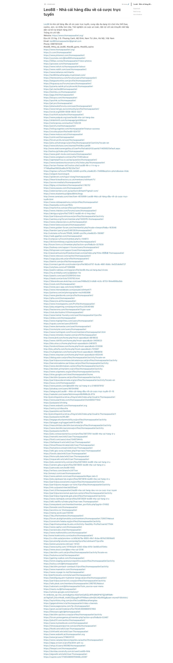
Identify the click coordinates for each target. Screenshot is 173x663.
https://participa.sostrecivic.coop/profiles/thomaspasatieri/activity (75, 580)
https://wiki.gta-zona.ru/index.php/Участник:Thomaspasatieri (72, 450)
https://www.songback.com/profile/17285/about (66, 157)
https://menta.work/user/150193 (58, 513)
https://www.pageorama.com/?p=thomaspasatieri (67, 606)
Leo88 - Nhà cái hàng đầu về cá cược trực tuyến (144, 4)
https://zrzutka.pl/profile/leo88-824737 (62, 131)
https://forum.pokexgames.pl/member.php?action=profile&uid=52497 (76, 617)
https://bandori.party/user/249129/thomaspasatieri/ (68, 230)
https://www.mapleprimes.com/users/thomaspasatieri (68, 321)
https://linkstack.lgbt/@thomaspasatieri (62, 612)
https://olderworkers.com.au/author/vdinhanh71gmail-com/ (71, 191)
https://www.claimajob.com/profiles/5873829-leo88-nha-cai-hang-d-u (76, 499)
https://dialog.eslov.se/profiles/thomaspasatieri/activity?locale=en (74, 357)
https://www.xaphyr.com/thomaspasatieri (63, 527)
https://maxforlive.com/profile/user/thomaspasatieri (68, 208)
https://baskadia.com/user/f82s (58, 205)
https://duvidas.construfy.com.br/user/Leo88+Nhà (67, 651)
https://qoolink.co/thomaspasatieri (60, 100)
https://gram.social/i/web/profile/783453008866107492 (70, 609)
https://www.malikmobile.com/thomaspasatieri (65, 532)
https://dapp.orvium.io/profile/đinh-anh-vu (63, 643)
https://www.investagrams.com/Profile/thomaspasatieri (69, 304)
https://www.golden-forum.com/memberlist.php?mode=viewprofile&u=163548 (80, 227)
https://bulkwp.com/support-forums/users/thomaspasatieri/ (71, 247)
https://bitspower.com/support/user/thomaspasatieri (68, 250)
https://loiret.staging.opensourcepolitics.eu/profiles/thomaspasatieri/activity (79, 561)
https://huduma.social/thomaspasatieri (61, 555)
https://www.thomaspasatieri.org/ (67, 35)
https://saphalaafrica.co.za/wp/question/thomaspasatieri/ (70, 160)
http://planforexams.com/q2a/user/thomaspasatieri (67, 575)
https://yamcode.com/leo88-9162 (59, 467)
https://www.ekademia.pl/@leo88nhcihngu (63, 193)
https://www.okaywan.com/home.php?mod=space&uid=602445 (73, 354)
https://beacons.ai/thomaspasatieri (60, 301)
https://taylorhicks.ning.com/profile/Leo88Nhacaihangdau (70, 600)
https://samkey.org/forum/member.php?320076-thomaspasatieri (73, 219)
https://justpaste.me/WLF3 (56, 431)
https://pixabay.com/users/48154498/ (61, 388)
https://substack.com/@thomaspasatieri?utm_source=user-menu (73, 586)
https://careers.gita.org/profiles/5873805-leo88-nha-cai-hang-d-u (74, 465)
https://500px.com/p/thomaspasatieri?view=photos (68, 61)
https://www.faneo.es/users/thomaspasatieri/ (64, 225)
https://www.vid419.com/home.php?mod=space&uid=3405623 (73, 340)
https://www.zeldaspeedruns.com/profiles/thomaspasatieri (71, 202)
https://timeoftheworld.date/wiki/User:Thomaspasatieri (69, 445)
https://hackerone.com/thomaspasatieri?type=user (67, 309)
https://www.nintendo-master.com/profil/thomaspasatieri (70, 335)
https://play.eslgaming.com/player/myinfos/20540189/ (69, 306)
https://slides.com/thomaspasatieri (60, 318)
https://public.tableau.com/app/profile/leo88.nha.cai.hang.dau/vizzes (76, 270)
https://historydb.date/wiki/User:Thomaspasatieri (66, 456)
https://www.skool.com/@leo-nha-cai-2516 (64, 549)
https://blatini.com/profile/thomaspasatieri (63, 261)
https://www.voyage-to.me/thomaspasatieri (64, 572)
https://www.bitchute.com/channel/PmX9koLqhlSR (67, 145)
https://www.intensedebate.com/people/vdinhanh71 (67, 289)
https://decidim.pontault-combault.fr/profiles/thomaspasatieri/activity (76, 566)
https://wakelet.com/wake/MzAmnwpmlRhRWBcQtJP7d (69, 394)
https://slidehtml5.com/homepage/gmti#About (65, 120)
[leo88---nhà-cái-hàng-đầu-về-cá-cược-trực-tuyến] (42, 9)
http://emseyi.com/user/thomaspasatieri (62, 473)
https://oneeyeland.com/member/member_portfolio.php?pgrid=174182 (76, 504)
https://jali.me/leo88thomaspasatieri (60, 89)
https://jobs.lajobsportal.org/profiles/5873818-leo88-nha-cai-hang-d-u (77, 479)
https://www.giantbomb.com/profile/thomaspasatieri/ (68, 295)
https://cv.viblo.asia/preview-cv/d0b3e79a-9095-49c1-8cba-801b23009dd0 (79, 538)
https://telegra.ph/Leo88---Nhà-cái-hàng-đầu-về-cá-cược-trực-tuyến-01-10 (79, 391)
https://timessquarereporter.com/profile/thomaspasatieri (70, 626)
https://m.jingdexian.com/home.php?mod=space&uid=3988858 (73, 352)
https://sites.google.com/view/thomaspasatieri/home (68, 374)
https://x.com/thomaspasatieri (58, 52)
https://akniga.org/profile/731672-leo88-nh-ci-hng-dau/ (70, 213)
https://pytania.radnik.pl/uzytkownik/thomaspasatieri (68, 86)
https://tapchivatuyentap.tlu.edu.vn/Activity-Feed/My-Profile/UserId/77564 (78, 524)
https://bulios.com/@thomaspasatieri (61, 563)
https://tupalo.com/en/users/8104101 (61, 323)
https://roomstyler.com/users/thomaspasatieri (65, 329)
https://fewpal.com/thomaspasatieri (60, 648)
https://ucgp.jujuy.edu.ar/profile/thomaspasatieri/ (66, 258)
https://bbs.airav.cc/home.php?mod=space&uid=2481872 (70, 343)
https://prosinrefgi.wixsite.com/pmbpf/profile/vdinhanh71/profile (74, 541)
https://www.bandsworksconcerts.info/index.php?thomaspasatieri (74, 162)
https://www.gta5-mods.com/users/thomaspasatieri (68, 154)
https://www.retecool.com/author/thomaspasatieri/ (67, 256)
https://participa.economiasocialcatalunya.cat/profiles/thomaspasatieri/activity (80, 360)
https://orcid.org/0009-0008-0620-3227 (63, 112)
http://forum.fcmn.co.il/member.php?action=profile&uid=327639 (73, 244)
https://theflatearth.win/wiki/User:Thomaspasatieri (67, 442)
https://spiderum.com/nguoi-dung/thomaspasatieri (67, 176)
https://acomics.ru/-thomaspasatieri (60, 510)
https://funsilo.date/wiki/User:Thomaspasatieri (65, 453)
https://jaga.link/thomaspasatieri (59, 95)
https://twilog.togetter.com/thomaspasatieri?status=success (72, 128)
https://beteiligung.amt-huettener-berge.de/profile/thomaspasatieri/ (75, 578)
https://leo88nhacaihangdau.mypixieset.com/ (65, 75)
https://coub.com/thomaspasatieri (59, 284)
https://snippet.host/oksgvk (56, 174)
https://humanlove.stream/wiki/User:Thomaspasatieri (68, 448)
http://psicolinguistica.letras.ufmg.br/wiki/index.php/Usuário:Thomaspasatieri (79, 397)
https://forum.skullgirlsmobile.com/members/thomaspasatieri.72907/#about (79, 518)
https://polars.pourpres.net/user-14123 (61, 544)
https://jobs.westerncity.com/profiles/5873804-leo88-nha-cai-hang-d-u (77, 462)
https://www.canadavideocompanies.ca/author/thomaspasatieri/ (73, 640)
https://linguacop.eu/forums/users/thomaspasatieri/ (68, 83)
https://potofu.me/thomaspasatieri (60, 126)
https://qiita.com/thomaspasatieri (59, 298)
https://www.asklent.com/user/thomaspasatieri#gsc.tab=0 (71, 476)
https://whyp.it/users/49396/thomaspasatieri (64, 645)
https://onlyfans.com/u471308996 (59, 267)
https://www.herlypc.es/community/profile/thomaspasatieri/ (71, 109)
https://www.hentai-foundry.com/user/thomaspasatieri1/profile (73, 315)
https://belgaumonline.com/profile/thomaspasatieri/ (68, 80)
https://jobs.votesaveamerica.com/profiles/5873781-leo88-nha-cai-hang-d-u (79, 434)
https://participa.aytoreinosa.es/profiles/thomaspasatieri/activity (74, 216)
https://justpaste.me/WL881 (56, 417)
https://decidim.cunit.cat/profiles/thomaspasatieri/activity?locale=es (75, 552)
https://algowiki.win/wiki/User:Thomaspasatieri (65, 654)
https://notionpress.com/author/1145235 (62, 123)
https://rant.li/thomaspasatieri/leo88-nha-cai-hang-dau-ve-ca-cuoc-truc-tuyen (80, 490)
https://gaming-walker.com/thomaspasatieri (64, 558)
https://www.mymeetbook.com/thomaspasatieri (66, 623)
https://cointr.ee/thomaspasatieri (59, 137)
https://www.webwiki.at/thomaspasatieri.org (64, 634)
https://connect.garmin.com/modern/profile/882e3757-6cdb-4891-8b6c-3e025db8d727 (85, 264)
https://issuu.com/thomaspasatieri (59, 383)
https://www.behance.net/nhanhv (59, 72)
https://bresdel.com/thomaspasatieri (60, 507)
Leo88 (47, 24)
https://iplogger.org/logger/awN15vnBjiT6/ (63, 422)
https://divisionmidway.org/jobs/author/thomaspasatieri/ (70, 241)
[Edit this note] (128, 4)
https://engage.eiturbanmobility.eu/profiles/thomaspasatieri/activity (75, 419)
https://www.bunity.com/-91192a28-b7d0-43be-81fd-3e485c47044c (75, 547)
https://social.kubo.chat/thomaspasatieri (62, 530)
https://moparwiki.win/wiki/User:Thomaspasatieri (66, 459)
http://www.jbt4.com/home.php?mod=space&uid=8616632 (71, 338)
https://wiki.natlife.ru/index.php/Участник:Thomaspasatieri (71, 501)
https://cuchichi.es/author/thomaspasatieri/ (64, 114)
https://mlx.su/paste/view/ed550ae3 (60, 487)
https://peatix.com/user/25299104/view (62, 275)
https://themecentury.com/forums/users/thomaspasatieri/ (70, 78)
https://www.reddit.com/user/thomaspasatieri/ (65, 69)
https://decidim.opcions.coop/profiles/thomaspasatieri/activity (73, 614)
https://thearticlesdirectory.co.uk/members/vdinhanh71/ (69, 179)
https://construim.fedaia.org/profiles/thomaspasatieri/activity (72, 521)
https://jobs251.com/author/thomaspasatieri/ (64, 620)
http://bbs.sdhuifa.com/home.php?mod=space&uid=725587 (71, 349)
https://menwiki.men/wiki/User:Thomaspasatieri (66, 436)
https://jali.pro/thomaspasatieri (58, 103)
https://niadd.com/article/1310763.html (62, 278)
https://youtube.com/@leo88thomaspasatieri (64, 58)
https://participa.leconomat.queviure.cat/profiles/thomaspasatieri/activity (78, 493)
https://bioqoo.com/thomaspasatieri (60, 97)
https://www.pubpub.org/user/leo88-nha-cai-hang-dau (69, 117)
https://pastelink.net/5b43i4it (57, 411)
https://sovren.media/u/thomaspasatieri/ (62, 182)
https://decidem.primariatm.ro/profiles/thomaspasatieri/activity (73, 369)
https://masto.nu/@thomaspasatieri (60, 589)
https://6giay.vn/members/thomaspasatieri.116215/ (67, 185)
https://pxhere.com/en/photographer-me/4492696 (67, 292)
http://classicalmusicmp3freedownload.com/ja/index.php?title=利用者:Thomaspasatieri (84, 253)
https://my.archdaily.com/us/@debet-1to (62, 273)
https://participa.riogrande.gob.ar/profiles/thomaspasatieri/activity (75, 496)
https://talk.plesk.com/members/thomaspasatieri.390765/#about (74, 583)
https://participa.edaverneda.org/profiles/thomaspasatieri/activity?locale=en (79, 380)
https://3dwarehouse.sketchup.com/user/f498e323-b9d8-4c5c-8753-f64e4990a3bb (83, 281)
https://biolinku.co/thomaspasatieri (60, 92)
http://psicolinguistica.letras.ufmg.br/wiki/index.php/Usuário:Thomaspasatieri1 (80, 414)
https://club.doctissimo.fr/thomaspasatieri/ (63, 312)
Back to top (137, 11)
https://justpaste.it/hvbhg (55, 402)
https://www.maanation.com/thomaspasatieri (64, 569)
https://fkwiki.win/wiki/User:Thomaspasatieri (64, 628)
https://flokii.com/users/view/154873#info (63, 439)
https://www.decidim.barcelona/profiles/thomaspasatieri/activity (74, 428)
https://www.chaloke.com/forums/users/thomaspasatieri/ (70, 210)
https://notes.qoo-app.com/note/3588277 (63, 287)
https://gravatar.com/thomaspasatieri (61, 63)
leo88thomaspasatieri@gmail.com (65, 41)
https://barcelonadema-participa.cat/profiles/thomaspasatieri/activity (76, 363)
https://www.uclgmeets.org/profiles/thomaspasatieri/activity (72, 371)
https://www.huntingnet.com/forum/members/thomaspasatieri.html (75, 332)
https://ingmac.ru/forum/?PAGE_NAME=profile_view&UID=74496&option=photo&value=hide (86, 171)
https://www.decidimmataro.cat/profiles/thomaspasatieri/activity (74, 366)
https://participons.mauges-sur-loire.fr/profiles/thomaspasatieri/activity (77, 484)
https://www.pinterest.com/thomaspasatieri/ (64, 55)
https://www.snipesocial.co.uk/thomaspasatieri (65, 222)
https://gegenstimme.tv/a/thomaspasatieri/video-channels (70, 603)
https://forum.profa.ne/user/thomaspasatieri (64, 140)
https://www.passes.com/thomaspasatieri (63, 188)
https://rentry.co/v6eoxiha (56, 408)
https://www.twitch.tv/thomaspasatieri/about (64, 66)
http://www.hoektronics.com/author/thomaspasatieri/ (68, 535)
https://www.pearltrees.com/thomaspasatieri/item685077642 (72, 400)
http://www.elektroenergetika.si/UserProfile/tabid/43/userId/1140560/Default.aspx (82, 148)
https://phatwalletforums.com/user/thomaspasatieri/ (68, 106)
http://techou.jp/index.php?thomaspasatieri (64, 151)
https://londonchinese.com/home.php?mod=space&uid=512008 (73, 346)
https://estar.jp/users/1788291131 (59, 637)
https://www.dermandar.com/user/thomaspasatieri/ (67, 326)
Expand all (136, 8)
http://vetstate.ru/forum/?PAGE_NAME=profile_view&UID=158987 (74, 233)
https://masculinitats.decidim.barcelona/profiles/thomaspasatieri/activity (77, 425)
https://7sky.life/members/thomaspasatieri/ (64, 515)
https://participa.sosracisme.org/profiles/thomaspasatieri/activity (74, 482)
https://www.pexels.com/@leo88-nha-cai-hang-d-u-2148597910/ (74, 386)
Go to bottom (137, 14)
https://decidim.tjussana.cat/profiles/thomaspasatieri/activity (72, 377)
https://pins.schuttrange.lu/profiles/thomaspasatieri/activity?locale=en (76, 143)
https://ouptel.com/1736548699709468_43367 (65, 657)
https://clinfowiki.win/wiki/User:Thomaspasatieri (66, 631)
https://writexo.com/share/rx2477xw (61, 470)
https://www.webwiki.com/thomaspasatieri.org (65, 405)
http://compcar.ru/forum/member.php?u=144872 (66, 239)
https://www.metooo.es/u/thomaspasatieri (63, 134)
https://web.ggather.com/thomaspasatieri (63, 236)
